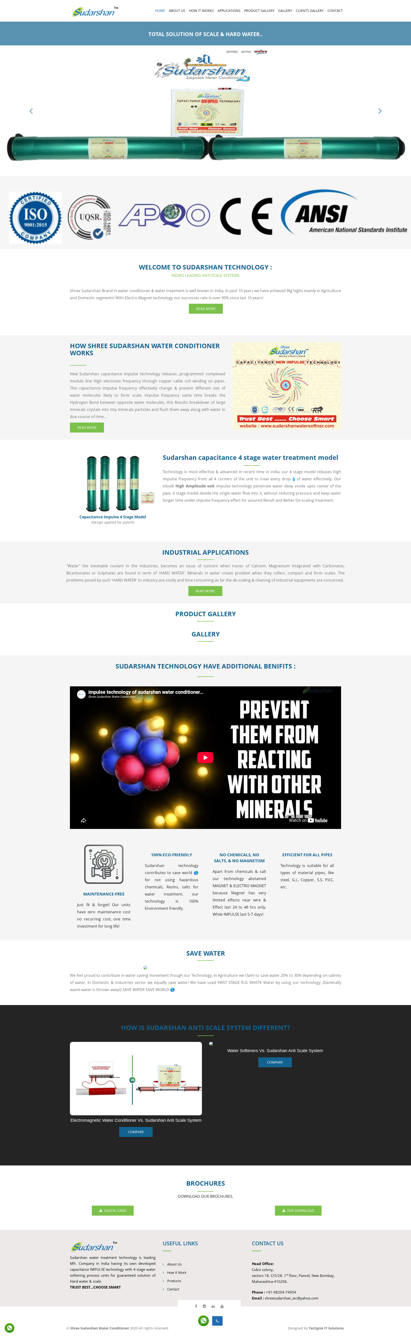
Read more (205, 308)
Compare (275, 1062)
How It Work (176, 1272)
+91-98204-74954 (281, 1292)
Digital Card (114, 1210)
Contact (335, 10)
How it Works (201, 10)
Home (160, 10)
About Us (174, 1264)
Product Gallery (259, 10)
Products (173, 1281)
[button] (31, 110)
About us (177, 10)
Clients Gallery (310, 10)
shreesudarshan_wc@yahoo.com (291, 1298)
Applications (229, 10)
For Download (299, 1210)
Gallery (285, 10)
